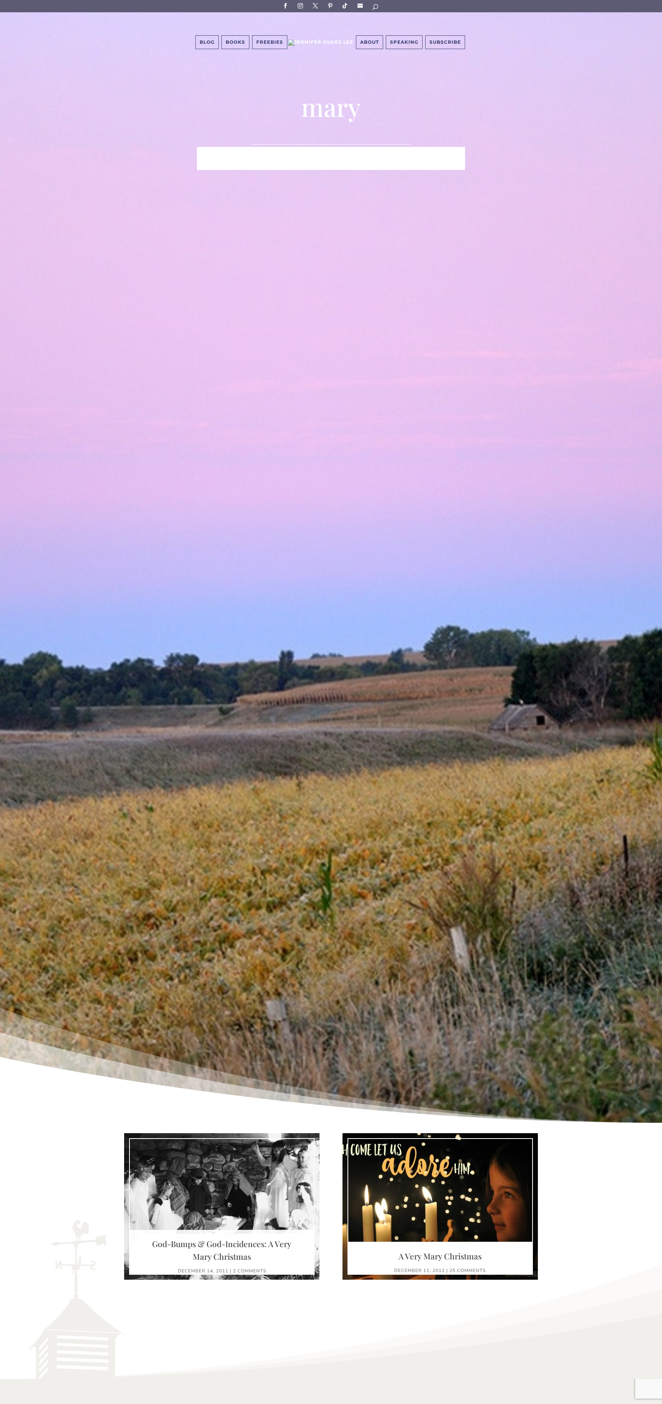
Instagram (301, 5)
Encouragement (437, 153)
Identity (276, 153)
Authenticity (320, 164)
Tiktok (346, 5)
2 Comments (249, 1271)
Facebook (286, 5)
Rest (282, 164)
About (369, 42)
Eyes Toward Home (372, 153)
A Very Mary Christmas (440, 1256)
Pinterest (331, 5)
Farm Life (239, 153)
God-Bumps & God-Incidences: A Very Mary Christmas (222, 1250)
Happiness (315, 153)
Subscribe (361, 5)
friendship (368, 164)
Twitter (316, 5)
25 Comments (467, 1270)
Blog (207, 42)
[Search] (375, 8)
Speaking (404, 42)
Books (235, 42)
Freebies (269, 42)
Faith (207, 153)
